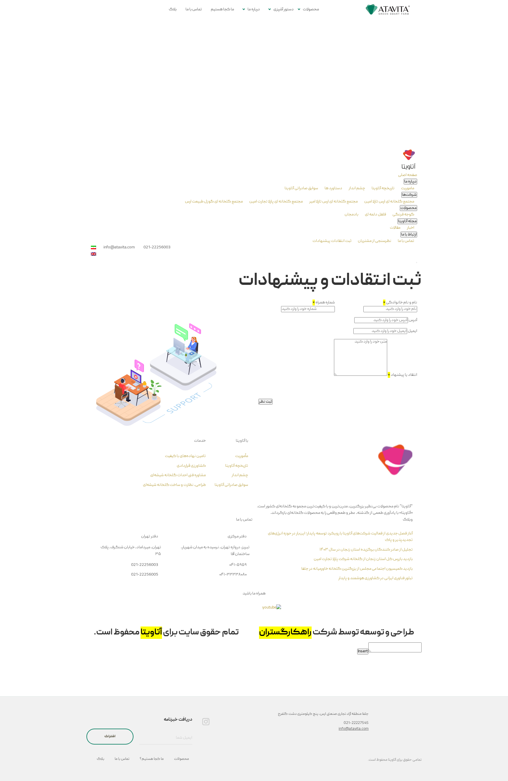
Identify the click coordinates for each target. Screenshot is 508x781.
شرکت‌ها (409, 195)
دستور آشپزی (283, 9)
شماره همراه (324, 302)
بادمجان (351, 214)
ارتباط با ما (409, 234)
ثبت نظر (265, 402)
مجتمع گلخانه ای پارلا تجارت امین (276, 202)
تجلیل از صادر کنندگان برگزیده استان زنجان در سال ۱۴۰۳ (366, 550)
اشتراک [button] (110, 736)
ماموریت (407, 188)
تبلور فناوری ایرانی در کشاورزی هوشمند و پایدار (375, 578)
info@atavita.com (354, 729)
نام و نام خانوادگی (400, 302)
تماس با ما (194, 9)
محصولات (311, 9)
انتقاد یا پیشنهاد (402, 375)
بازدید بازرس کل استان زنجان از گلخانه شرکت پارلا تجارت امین (363, 559)
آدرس (413, 320)
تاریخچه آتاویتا (383, 188)
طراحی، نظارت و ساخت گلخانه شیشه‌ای (174, 485)
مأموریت (241, 456)
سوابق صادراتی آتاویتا (301, 188)
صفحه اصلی (407, 175)
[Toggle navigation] (416, 262)
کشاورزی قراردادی (191, 466)
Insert (363, 651)
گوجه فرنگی (403, 214)
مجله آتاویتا (407, 221)
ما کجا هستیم (222, 9)
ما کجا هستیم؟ (152, 759)
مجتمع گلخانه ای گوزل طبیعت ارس (214, 202)
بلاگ (173, 9)
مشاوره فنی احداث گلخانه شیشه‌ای (178, 475)
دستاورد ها (333, 188)
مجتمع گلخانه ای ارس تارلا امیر (333, 202)
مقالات (395, 228)
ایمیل (412, 331)
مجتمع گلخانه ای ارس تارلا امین (389, 202)
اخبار (410, 228)
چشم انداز (356, 188)
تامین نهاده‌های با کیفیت (185, 456)
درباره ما (254, 9)
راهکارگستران (285, 633)
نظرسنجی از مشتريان (374, 241)
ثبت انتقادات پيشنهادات (332, 241)
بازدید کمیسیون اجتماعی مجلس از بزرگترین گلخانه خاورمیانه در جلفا (357, 569)
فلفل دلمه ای (375, 214)
